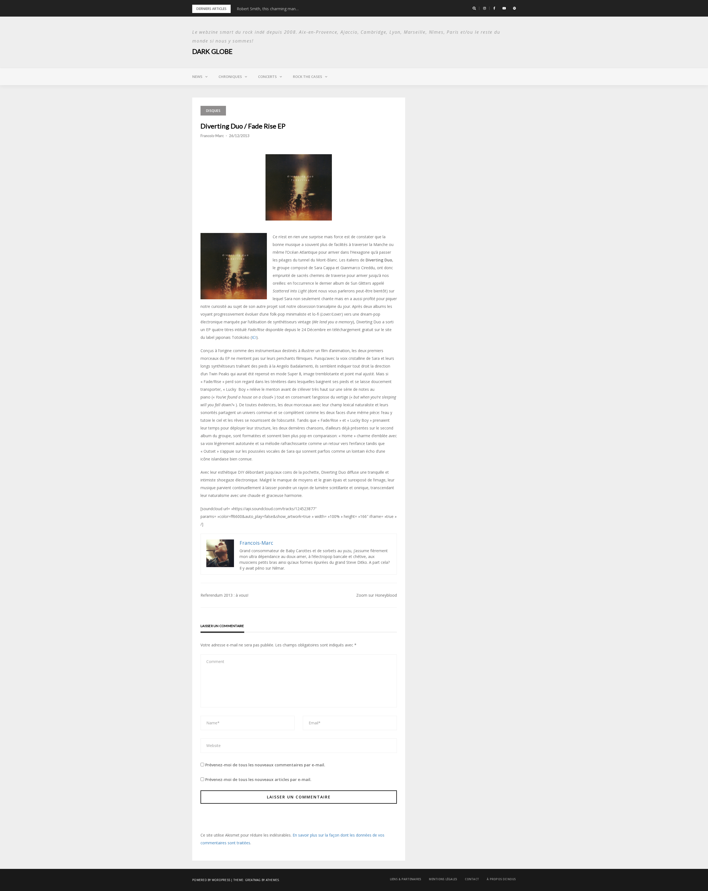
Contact (472, 879)
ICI (254, 337)
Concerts (267, 76)
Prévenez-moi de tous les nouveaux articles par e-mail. (258, 779)
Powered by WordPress (211, 880)
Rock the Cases (307, 76)
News (197, 76)
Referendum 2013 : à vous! (224, 595)
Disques (213, 110)
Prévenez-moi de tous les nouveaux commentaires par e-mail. (265, 764)
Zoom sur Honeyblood (376, 595)
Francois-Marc (212, 135)
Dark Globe (212, 51)
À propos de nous (501, 879)
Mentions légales (443, 879)
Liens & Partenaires (405, 879)
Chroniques (230, 76)
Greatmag (253, 880)
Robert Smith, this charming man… (268, 8)
